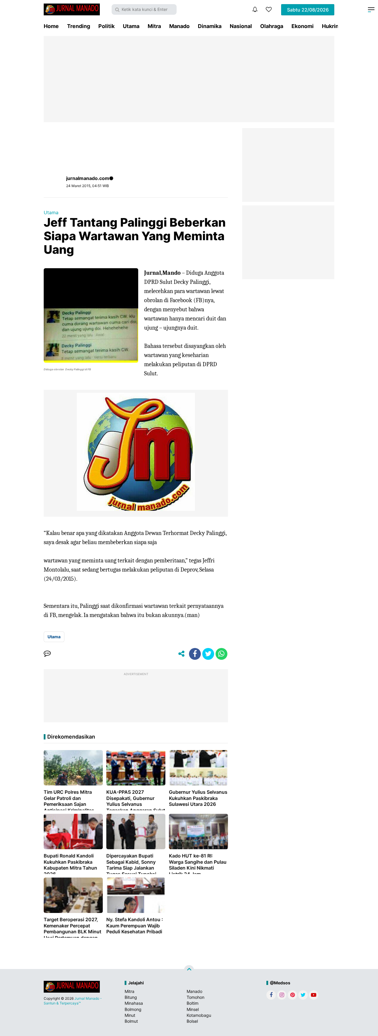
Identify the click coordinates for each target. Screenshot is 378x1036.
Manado (179, 26)
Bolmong (133, 1009)
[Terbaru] (255, 9)
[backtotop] (189, 970)
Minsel (193, 1009)
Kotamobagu (199, 1015)
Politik (106, 26)
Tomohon (195, 997)
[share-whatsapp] (221, 654)
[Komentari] (47, 654)
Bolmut (131, 1021)
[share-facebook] (195, 654)
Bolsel (192, 1021)
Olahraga (271, 26)
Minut (130, 1015)
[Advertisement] (189, 79)
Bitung (131, 997)
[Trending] (268, 9)
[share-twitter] (208, 654)
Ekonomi (302, 26)
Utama (131, 26)
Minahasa (134, 1003)
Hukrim (331, 26)
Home (51, 26)
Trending (78, 26)
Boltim (192, 1003)
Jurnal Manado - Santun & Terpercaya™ (73, 1000)
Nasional (241, 26)
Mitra (154, 26)
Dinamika (209, 26)
